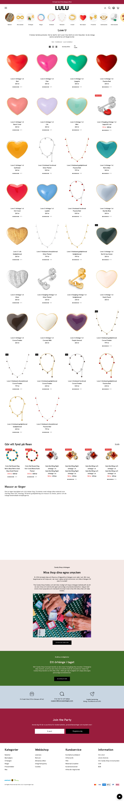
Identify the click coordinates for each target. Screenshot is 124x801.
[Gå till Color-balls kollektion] (100, 541)
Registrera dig (77, 731)
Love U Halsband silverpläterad (47, 253)
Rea (6, 769)
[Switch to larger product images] (50, 47)
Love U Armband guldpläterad (47, 382)
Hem (53, 42)
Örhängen (8, 761)
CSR (99, 764)
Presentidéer (9, 767)
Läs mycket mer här (62, 642)
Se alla (117, 444)
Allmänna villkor (40, 761)
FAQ (66, 761)
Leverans (38, 755)
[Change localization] (113, 8)
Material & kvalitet (71, 764)
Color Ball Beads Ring (12, 468)
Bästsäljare (8, 758)
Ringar (7, 764)
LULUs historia (103, 758)
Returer (38, 758)
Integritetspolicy (41, 764)
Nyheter (7, 755)
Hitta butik (69, 758)
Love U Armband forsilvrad (47, 166)
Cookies (38, 767)
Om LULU (101, 755)
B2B (99, 767)
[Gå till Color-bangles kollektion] (43, 526)
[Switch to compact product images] (56, 47)
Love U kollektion (67, 42)
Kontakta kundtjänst (72, 755)
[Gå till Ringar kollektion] (100, 512)
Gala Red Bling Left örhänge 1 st (91, 469)
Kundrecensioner (71, 767)
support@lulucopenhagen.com (62, 701)
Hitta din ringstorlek (72, 769)
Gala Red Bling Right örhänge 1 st (52, 469)
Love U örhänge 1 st (17, 80)
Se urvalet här (62, 679)
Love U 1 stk (17, 253)
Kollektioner (58, 42)
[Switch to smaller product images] (53, 47)
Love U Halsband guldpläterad (77, 166)
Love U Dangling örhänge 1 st (106, 123)
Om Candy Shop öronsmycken (108, 761)
